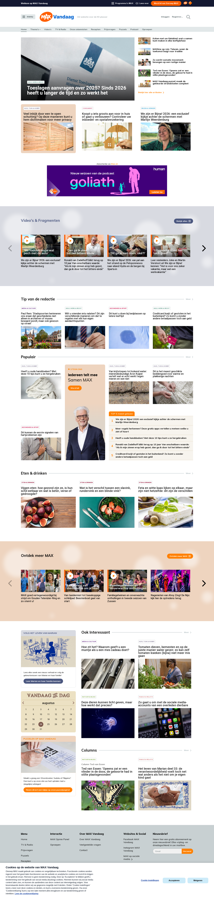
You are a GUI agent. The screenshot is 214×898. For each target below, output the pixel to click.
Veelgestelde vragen (90, 844)
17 (41, 719)
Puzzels (123, 29)
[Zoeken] (188, 16)
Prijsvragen (109, 29)
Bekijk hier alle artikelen (150, 92)
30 (33, 729)
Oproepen (147, 29)
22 (26, 724)
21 (71, 719)
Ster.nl (114, 164)
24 (41, 724)
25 (48, 724)
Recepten (95, 29)
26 (56, 724)
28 (71, 724)
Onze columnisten (78, 29)
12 (56, 714)
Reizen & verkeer (148, 108)
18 (48, 719)
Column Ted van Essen (93, 764)
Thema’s (34, 29)
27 (63, 724)
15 (26, 719)
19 (56, 719)
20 (63, 719)
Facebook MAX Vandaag (131, 841)
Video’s (47, 29)
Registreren (177, 16)
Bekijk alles (181, 221)
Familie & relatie (146, 697)
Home (24, 29)
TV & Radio (60, 29)
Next (205, 248)
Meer (188, 299)
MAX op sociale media (131, 857)
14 (71, 714)
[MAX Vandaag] (57, 17)
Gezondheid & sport (118, 308)
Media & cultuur (29, 308)
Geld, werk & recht (36, 82)
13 (63, 714)
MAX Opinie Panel (59, 839)
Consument (88, 108)
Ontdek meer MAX (178, 556)
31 (41, 729)
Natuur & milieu (88, 697)
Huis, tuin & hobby (32, 108)
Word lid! (74, 388)
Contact (83, 850)
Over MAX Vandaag (90, 839)
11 (48, 714)
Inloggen (165, 16)
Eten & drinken (28, 482)
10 (41, 714)
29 (26, 729)
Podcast (134, 29)
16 (33, 719)
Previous (9, 248)
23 (33, 724)
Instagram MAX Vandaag (131, 849)
